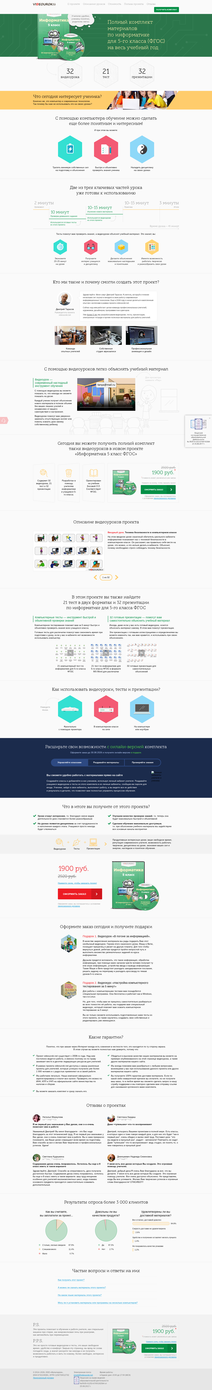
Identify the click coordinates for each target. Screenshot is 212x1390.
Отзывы (151, 4)
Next (116, 577)
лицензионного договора (165, 498)
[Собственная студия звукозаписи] (106, 335)
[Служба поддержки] (3, 420)
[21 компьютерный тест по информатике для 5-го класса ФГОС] (70, 652)
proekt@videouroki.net (83, 1375)
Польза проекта (134, 4)
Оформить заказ (153, 489)
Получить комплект (166, 10)
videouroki (44, 4)
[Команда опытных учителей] (70, 335)
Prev (95, 577)
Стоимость (114, 4)
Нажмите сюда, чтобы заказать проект (77, 883)
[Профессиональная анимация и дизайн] (142, 335)
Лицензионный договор (43, 1378)
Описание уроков (94, 4)
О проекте (74, 4)
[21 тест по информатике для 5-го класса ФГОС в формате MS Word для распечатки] (106, 652)
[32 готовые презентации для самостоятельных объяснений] (142, 652)
